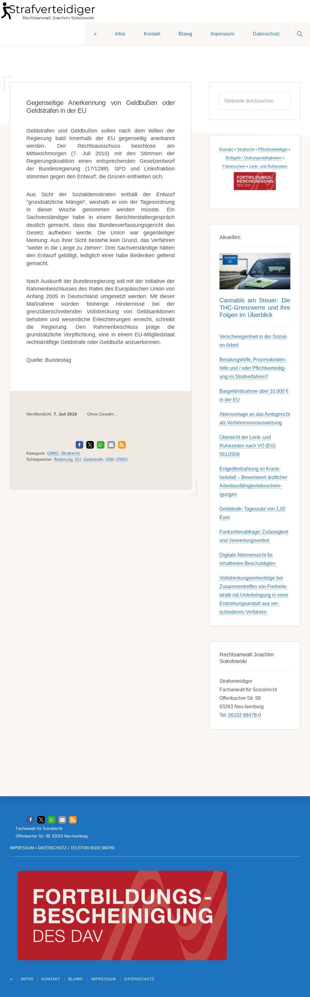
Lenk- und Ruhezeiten (268, 166)
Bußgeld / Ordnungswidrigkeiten (254, 158)
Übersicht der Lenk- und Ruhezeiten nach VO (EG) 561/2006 (247, 446)
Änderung (63, 459)
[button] (299, 33)
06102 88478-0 (244, 715)
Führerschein (234, 166)
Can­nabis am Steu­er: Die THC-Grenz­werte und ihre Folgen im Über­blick (254, 307)
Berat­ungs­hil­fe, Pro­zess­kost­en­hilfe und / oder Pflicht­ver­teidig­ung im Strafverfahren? (252, 368)
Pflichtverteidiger (273, 149)
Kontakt (226, 149)
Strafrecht (70, 453)
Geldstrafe (93, 459)
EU (78, 459)
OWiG (53, 453)
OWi (110, 459)
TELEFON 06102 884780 (92, 848)
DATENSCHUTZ (52, 848)
